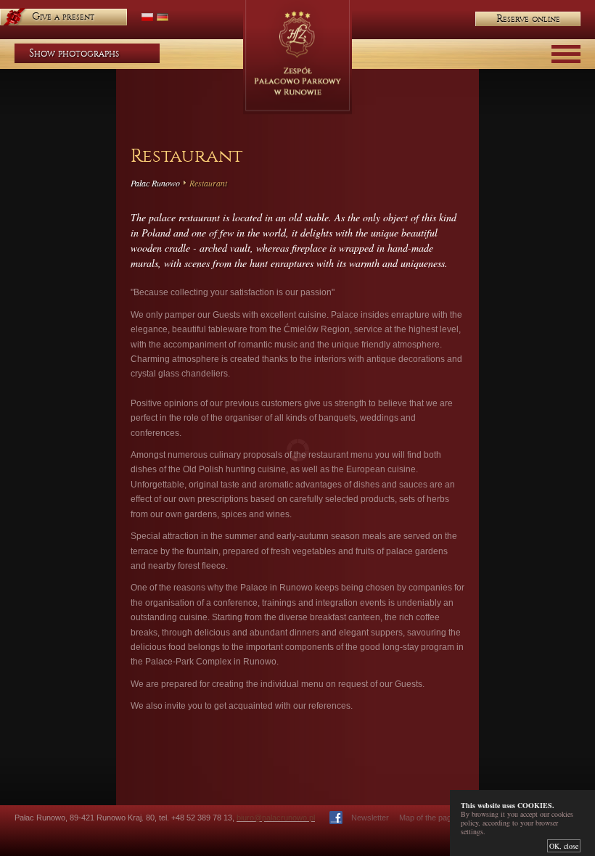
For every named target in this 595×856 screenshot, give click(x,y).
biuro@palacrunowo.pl (276, 817)
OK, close (563, 846)
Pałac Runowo (155, 183)
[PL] (147, 17)
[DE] (162, 17)
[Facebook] (335, 817)
